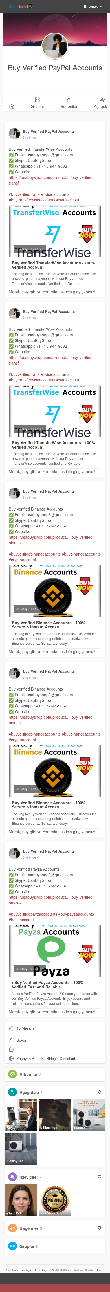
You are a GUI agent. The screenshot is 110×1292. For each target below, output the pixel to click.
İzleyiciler (28, 1177)
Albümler (28, 1074)
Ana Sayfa (12, 1270)
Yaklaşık (26, 1270)
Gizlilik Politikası (61, 1270)
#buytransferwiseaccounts (32, 200)
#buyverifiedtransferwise (30, 194)
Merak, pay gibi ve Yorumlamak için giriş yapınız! (52, 292)
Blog (99, 1270)
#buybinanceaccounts (81, 554)
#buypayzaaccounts (76, 914)
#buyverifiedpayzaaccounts (33, 914)
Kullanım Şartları (83, 1270)
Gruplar (27, 1246)
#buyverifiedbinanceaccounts (35, 554)
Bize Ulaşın (41, 1270)
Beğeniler (28, 1228)
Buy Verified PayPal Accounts (55, 67)
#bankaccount (69, 200)
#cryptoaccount (22, 559)
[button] (5, 1277)
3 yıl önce (29, 137)
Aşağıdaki (29, 1092)
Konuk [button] (92, 6)
